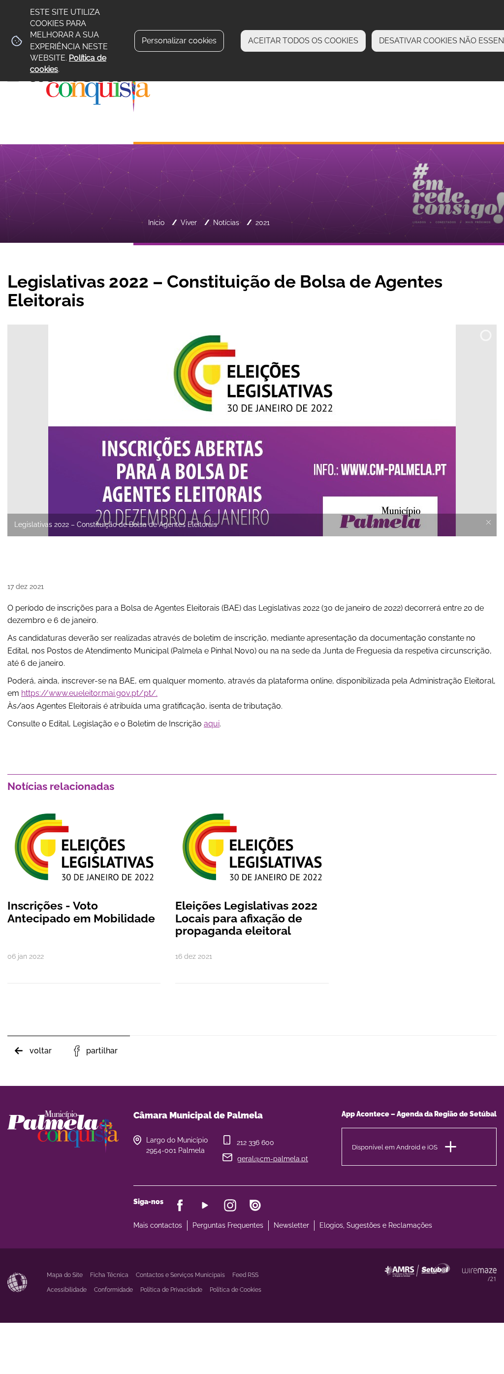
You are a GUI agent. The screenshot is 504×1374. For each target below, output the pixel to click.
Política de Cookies (235, 1289)
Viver (189, 222)
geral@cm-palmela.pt (272, 1159)
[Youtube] (205, 1205)
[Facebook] (179, 1205)
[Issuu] (255, 1205)
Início (156, 222)
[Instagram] (230, 1205)
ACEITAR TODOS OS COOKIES (303, 40)
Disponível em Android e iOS (395, 1146)
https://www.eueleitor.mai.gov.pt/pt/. (89, 693)
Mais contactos (157, 1225)
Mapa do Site (65, 1275)
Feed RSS (245, 1275)
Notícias (226, 222)
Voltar (41, 1050)
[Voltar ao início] (78, 84)
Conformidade (113, 1289)
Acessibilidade (17, 1282)
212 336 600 (255, 1142)
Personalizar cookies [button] (179, 40)
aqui (212, 723)
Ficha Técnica (109, 1275)
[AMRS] (462, 1289)
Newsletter (291, 1225)
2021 (262, 222)
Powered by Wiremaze (479, 1274)
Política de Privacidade (171, 1289)
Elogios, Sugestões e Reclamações (375, 1225)
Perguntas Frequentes (227, 1225)
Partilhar (102, 1050)
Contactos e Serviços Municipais (180, 1275)
